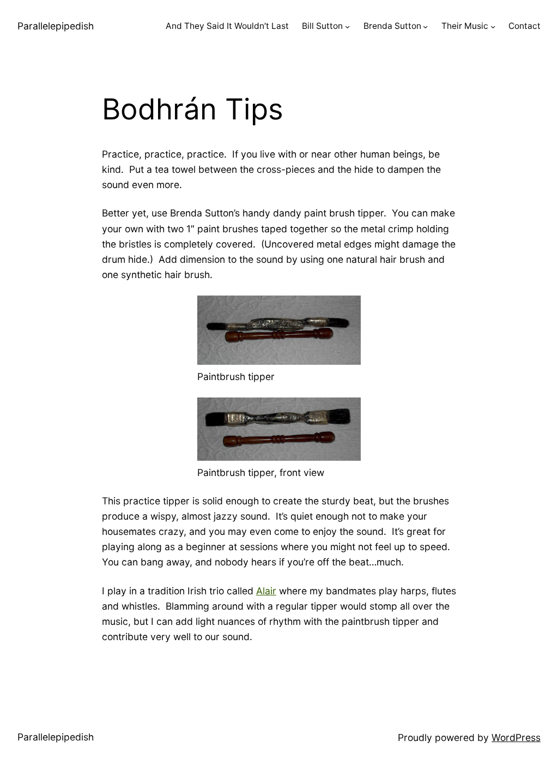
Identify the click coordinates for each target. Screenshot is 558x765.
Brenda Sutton (392, 26)
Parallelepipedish (55, 26)
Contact (524, 26)
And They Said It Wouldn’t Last (227, 26)
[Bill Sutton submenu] (347, 26)
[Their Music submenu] (492, 26)
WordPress (516, 737)
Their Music (464, 26)
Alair (266, 591)
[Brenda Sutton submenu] (425, 26)
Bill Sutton (322, 26)
